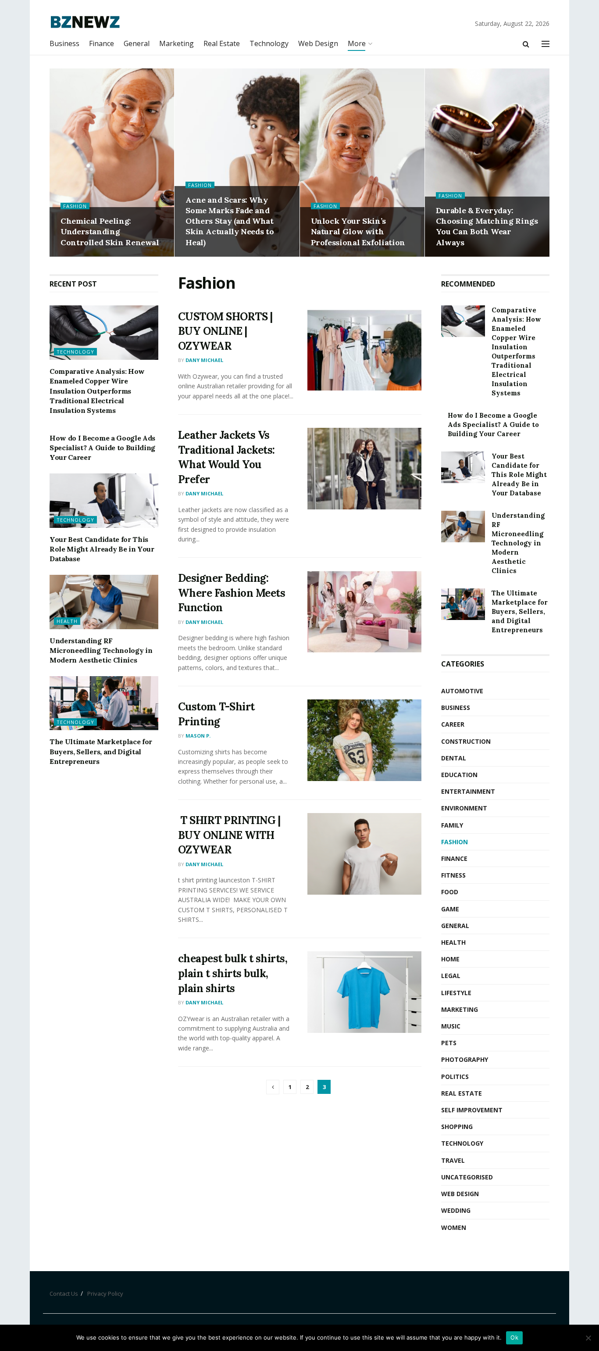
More (357, 43)
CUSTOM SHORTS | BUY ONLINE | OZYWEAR (225, 331)
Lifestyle (456, 993)
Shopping (457, 1126)
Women (453, 1227)
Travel (453, 1160)
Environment (464, 808)
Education (459, 774)
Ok (514, 1337)
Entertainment (468, 791)
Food (449, 892)
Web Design (318, 43)
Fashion (75, 206)
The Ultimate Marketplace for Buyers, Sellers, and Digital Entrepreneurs (101, 751)
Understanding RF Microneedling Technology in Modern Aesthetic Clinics (101, 650)
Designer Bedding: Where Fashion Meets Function (231, 592)
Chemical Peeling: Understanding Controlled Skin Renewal (110, 231)
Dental (453, 758)
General (137, 43)
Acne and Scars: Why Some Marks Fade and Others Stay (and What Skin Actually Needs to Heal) (229, 221)
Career (452, 724)
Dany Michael (204, 360)
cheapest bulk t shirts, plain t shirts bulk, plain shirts (233, 973)
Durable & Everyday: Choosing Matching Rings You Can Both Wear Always (487, 226)
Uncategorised (467, 1177)
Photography (464, 1059)
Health (67, 621)
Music (450, 1026)
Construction (466, 741)
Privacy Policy (105, 1293)
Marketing (176, 43)
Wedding (456, 1210)
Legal (450, 975)
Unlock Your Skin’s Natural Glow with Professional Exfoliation (358, 231)
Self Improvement (472, 1110)
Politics (455, 1076)
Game (450, 909)
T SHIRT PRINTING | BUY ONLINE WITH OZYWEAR (229, 834)
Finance (101, 43)
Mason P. (197, 735)
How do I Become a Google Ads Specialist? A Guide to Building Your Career (102, 448)
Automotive (462, 691)
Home (450, 959)
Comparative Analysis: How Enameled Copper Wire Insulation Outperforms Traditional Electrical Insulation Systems (97, 391)
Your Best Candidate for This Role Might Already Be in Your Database (102, 549)
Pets (448, 1043)
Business (64, 43)
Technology (269, 43)
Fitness (453, 875)
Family (452, 825)
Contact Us (64, 1293)
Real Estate (221, 43)
